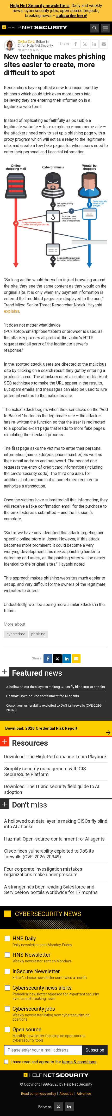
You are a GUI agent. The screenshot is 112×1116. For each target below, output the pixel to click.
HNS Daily (24, 938)
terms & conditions (79, 1061)
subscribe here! (71, 15)
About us (66, 1094)
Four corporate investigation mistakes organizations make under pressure (43, 871)
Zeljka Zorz (26, 42)
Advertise (84, 1094)
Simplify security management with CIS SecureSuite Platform (45, 771)
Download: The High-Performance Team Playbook (55, 756)
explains (11, 311)
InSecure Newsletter (36, 971)
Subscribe (94, 1050)
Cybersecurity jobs (34, 1009)
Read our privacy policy (38, 1094)
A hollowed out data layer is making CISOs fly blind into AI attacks (55, 687)
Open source (27, 1029)
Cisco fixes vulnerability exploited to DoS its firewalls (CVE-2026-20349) (49, 853)
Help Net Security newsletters (40, 5)
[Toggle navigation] (105, 28)
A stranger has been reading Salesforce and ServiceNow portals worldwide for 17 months (51, 889)
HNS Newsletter (32, 955)
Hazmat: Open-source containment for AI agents (42, 696)
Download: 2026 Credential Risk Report (41, 728)
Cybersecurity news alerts (42, 988)
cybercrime (16, 634)
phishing (38, 634)
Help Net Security (78, 1084)
